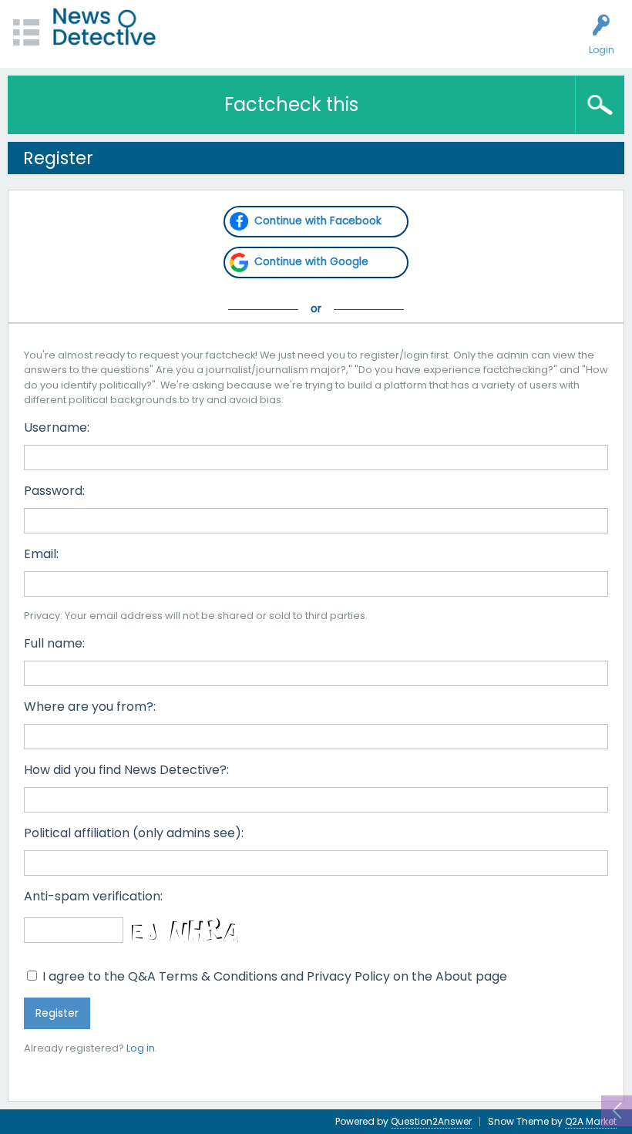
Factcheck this (291, 104)
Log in (140, 1048)
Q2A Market (591, 1121)
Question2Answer (431, 1121)
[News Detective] (104, 26)
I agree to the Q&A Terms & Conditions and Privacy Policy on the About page (273, 976)
